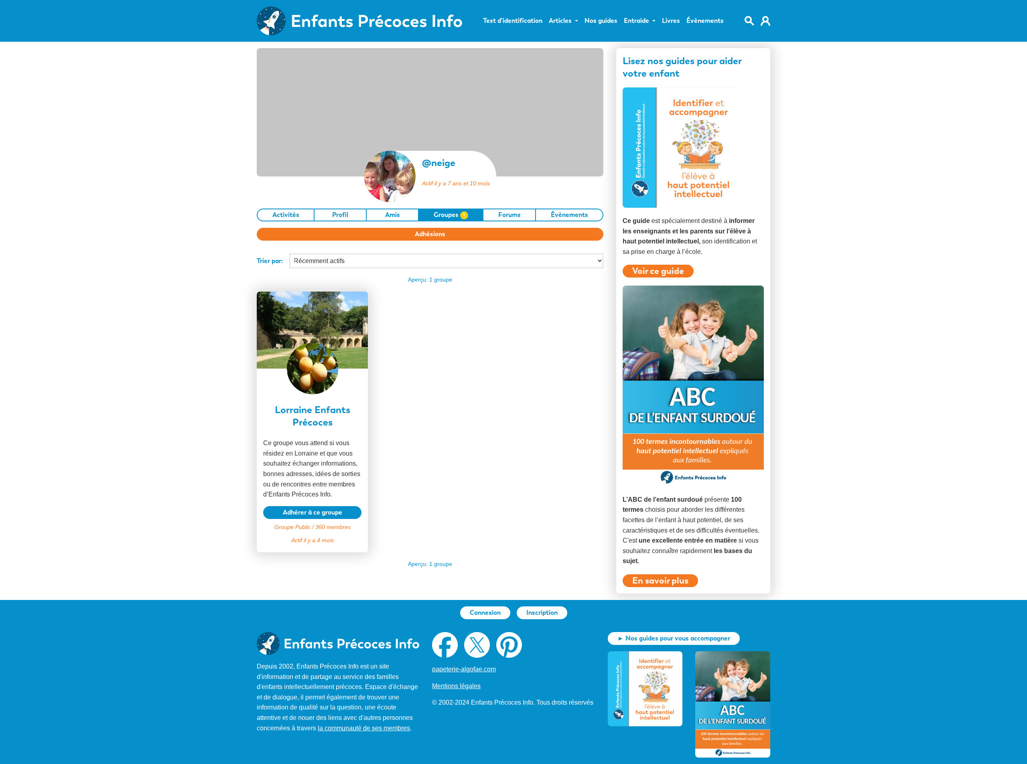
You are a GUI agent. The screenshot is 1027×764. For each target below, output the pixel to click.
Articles (560, 21)
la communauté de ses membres (364, 728)
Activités (285, 215)
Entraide (636, 21)
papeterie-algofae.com (464, 669)
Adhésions (430, 234)
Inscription (542, 612)
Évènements (705, 21)
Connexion (485, 612)
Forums (509, 215)
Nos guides (601, 21)
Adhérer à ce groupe (312, 512)
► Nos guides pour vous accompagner (673, 638)
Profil (340, 215)
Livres (671, 21)
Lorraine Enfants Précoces (312, 415)
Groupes (449, 215)
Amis (392, 215)
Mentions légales (456, 686)
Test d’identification (512, 21)
